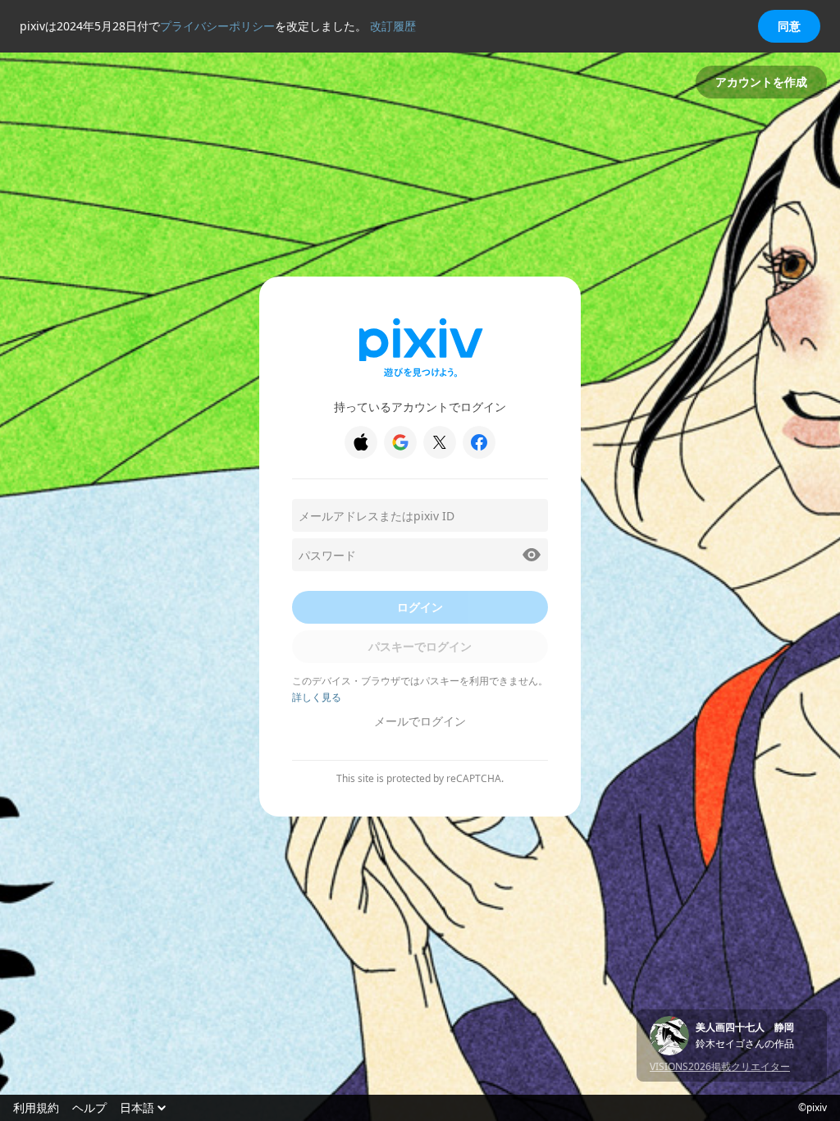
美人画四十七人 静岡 (745, 1027)
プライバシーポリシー (217, 26)
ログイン (420, 607)
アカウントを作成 (761, 81)
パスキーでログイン (420, 646)
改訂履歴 (393, 26)
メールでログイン (420, 721)
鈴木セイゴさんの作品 (745, 1044)
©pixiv (812, 1108)
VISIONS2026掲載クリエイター (720, 1066)
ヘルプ (89, 1108)
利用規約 (36, 1108)
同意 (789, 26)
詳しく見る (316, 697)
